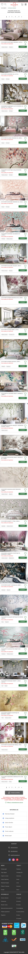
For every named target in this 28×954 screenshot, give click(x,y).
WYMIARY (22, 46)
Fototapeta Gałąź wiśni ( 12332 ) (10, 329)
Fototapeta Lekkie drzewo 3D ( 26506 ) (11, 138)
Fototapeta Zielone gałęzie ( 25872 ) (11, 265)
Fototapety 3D (11, 334)
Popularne (11, 47)
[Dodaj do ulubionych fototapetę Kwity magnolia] (25, 585)
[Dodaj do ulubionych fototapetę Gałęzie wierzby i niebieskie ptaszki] (25, 426)
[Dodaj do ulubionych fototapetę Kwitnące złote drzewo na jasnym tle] (25, 106)
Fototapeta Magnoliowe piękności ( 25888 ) (11, 490)
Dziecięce (18, 886)
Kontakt (2, 889)
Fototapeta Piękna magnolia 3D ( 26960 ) (12, 297)
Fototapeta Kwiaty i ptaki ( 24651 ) (10, 521)
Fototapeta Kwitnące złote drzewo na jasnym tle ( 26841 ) (12, 107)
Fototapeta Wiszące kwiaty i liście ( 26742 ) (11, 681)
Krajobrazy (8, 366)
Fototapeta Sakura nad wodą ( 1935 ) (11, 744)
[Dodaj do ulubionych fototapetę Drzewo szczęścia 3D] (25, 234)
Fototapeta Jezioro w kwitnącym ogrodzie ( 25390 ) (10, 554)
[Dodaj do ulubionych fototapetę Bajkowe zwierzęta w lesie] (25, 777)
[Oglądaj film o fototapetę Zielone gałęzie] (25, 261)
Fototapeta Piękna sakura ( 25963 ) (10, 361)
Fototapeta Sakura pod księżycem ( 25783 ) (10, 649)
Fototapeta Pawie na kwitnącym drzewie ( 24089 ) (10, 713)
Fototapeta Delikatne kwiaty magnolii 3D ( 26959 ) (12, 458)
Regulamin (3, 915)
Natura (18, 889)
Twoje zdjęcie (4, 872)
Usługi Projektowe (5, 879)
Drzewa (3, 142)
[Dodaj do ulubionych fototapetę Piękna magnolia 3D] (25, 298)
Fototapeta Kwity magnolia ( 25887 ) (11, 585)
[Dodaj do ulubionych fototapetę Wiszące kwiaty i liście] (25, 681)
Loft (3, 685)
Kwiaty (6, 685)
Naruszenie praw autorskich (7, 908)
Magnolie (11, 494)
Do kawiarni (18, 918)
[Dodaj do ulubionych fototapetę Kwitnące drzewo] (25, 43)
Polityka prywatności (5, 911)
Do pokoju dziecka (20, 911)
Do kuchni (18, 901)
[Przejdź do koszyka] (22, 4)
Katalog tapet (4, 869)
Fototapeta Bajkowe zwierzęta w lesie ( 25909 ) (12, 777)
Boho (3, 621)
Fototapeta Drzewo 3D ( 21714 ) (9, 74)
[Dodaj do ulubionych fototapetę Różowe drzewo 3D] (25, 202)
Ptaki (3, 717)
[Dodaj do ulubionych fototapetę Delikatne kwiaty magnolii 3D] (25, 458)
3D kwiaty (8, 142)
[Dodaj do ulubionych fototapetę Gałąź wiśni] (25, 330)
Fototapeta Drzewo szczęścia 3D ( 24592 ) (10, 234)
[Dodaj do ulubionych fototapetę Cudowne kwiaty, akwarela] (25, 394)
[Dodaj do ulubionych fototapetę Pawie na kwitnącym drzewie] (25, 713)
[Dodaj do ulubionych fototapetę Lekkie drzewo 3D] (25, 138)
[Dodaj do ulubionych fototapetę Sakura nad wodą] (25, 745)
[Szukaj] (5, 4)
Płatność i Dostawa (5, 886)
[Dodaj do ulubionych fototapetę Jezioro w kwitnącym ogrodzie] (25, 553)
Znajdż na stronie (4, 875)
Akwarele (11, 270)
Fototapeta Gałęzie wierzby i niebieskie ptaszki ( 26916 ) (12, 426)
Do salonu (18, 904)
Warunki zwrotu (4, 904)
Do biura (18, 915)
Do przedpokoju (19, 908)
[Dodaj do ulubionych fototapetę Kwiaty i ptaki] (25, 522)
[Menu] (25, 4)
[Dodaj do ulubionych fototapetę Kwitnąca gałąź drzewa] (25, 170)
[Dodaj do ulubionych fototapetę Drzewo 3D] (25, 74)
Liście (18, 882)
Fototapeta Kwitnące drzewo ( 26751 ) (11, 42)
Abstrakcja (18, 875)
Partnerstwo (3, 901)
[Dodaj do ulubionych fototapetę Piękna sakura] (25, 362)
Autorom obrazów (4, 897)
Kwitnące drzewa (4, 47)
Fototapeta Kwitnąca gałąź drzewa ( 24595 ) (11, 170)
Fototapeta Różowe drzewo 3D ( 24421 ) (12, 201)
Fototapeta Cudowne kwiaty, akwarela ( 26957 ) (12, 394)
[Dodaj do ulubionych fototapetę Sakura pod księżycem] (25, 649)
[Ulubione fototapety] (2, 4)
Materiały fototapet (5, 882)
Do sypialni (18, 897)
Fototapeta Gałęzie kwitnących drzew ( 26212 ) (12, 617)
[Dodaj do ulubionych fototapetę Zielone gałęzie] (25, 266)
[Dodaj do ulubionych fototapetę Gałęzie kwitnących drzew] (25, 617)
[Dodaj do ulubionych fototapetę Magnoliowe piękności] (25, 490)
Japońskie (3, 526)
